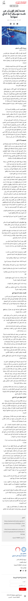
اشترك (22, 589)
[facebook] (23, 571)
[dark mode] (25, 596)
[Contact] (17, 6)
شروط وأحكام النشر (21, 560)
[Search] (14, 6)
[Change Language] (11, 6)
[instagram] (25, 571)
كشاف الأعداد (23, 562)
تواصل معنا (23, 568)
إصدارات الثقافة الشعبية (20, 565)
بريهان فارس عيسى (20, 48)
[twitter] (20, 571)
